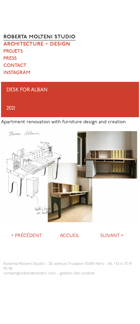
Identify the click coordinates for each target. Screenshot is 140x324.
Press (10, 58)
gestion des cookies (77, 273)
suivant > (111, 235)
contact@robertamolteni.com (29, 273)
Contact (15, 65)
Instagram (16, 72)
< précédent (26, 235)
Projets (13, 51)
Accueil (69, 235)
